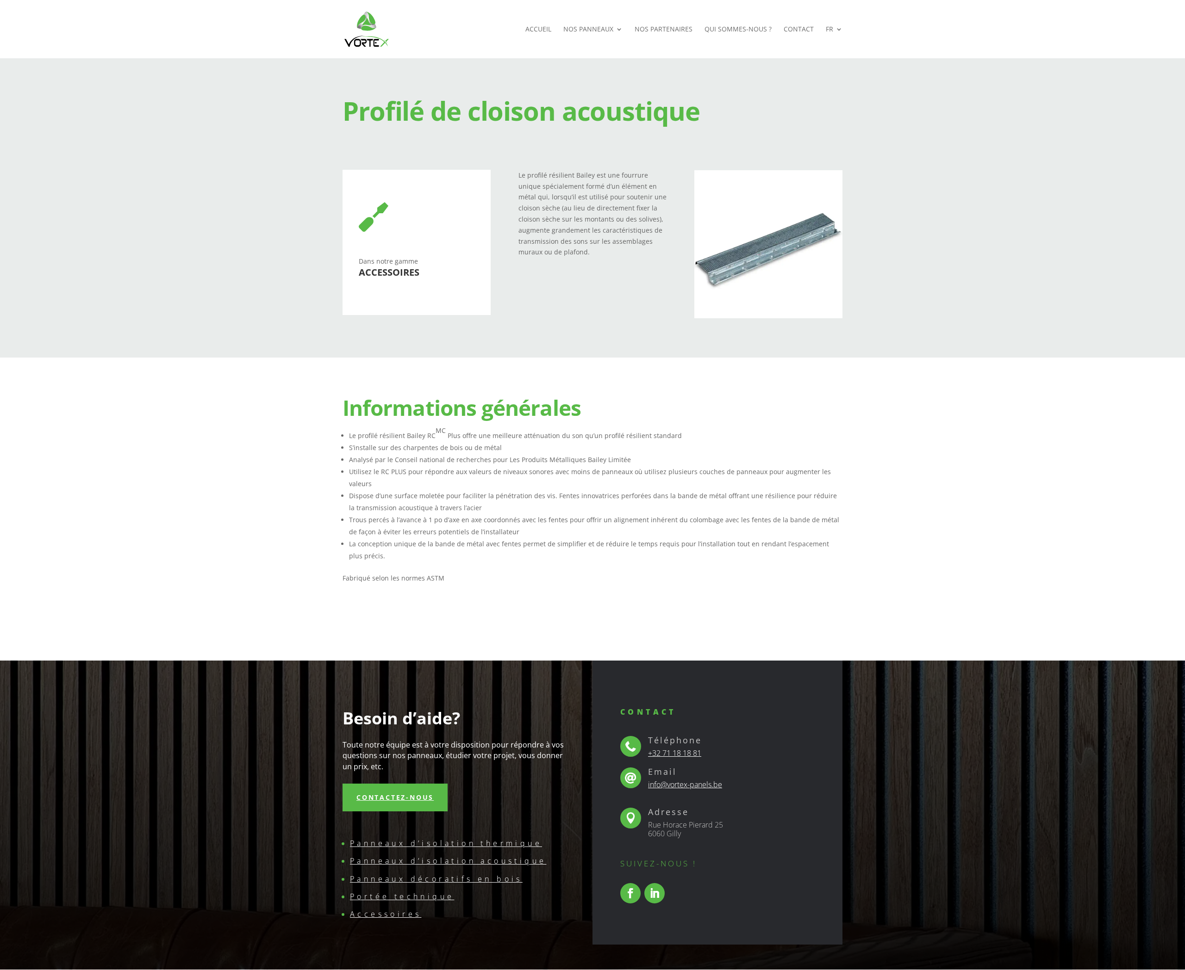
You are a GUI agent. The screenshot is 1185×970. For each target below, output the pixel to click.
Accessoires (385, 914)
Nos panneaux (588, 29)
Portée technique (402, 896)
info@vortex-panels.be (685, 784)
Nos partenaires (663, 29)
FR (829, 29)
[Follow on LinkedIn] (654, 893)
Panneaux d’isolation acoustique (448, 861)
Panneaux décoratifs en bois (436, 879)
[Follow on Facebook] (630, 893)
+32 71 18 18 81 (674, 753)
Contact (799, 29)
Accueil (538, 29)
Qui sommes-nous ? (738, 29)
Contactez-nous (395, 797)
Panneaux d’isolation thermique (446, 843)
